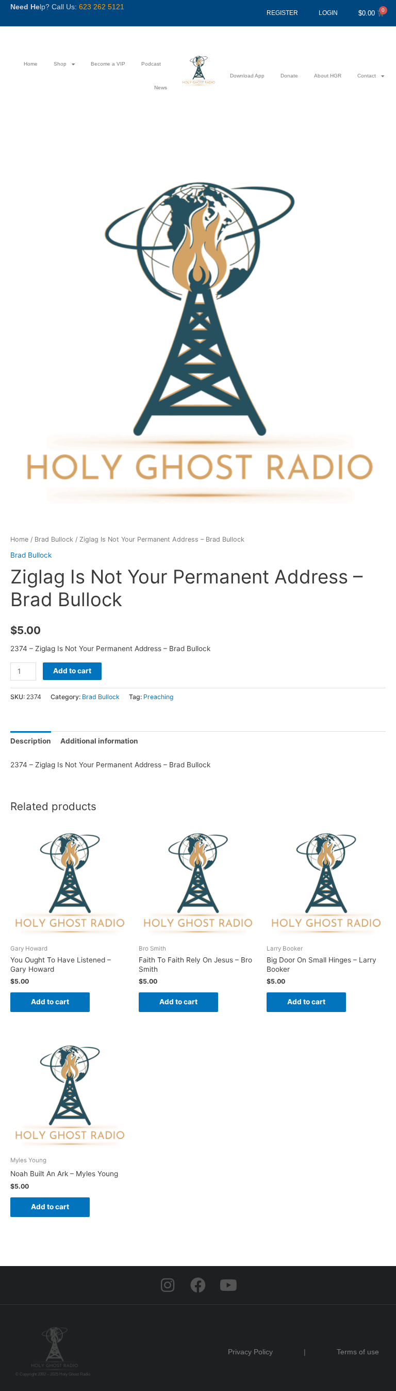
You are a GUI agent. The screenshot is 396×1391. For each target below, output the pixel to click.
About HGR (327, 75)
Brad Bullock (54, 539)
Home (31, 64)
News (160, 87)
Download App (247, 75)
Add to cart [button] (50, 1002)
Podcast (151, 64)
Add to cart (72, 671)
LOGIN (328, 13)
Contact (366, 75)
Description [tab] (30, 741)
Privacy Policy (250, 1352)
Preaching (158, 697)
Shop (60, 64)
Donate (289, 75)
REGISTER (282, 13)
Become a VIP (108, 64)
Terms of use (358, 1352)
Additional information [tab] (99, 741)
